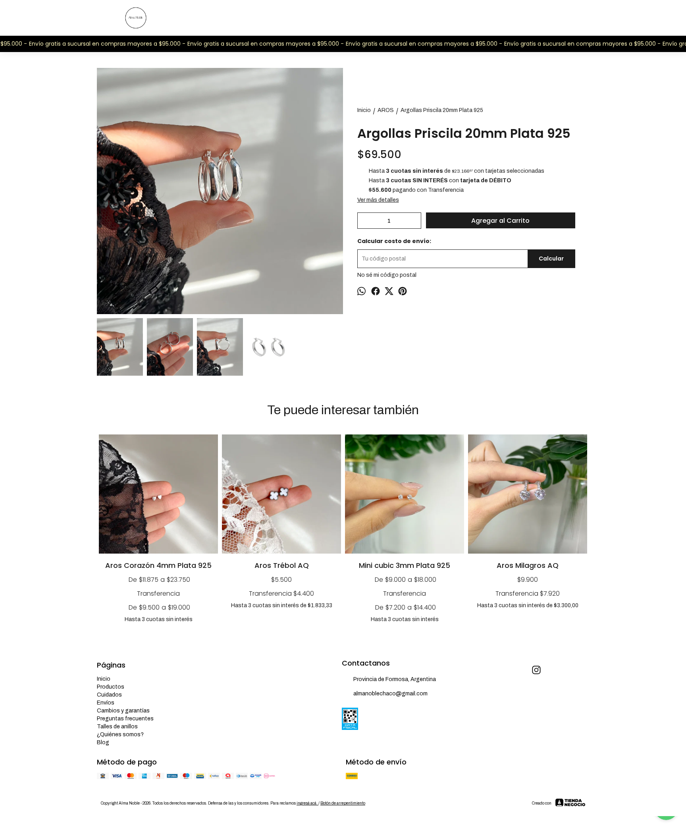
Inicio (103, 679)
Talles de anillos (117, 727)
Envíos (105, 703)
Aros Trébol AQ (281, 565)
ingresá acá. (307, 803)
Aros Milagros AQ (528, 565)
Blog (103, 742)
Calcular (551, 258)
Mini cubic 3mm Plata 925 (404, 565)
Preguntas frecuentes (125, 719)
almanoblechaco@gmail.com (390, 694)
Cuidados (109, 695)
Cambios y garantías (123, 711)
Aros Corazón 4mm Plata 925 (158, 565)
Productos (110, 687)
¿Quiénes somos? (120, 734)
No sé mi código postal (386, 275)
